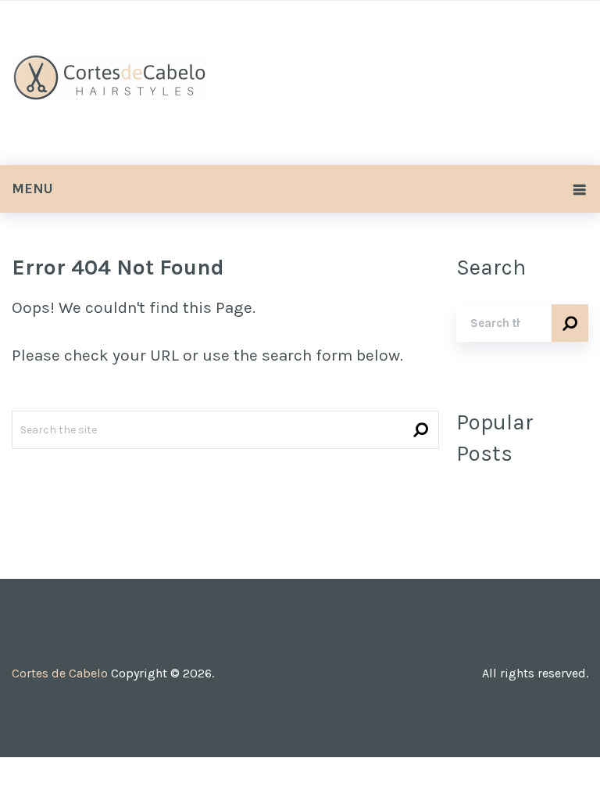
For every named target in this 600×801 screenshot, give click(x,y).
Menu (32, 188)
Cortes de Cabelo (60, 673)
